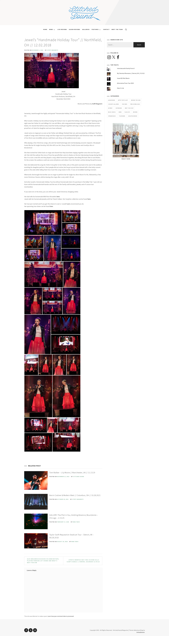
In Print (110, 108)
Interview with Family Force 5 (126, 68)
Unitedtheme (140, 632)
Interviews (119, 108)
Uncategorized (132, 116)
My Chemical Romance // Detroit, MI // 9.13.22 (130, 73)
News (51, 29)
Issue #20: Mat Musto (123, 78)
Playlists (127, 112)
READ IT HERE (126, 159)
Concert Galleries (113, 104)
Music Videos (112, 112)
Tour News (122, 116)
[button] (43, 222)
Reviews (135, 112)
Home (45, 29)
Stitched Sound (78, 476)
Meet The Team (117, 29)
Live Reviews (62, 29)
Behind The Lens (135, 100)
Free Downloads (135, 104)
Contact (106, 29)
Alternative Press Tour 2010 (125, 83)
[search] (125, 29)
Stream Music (112, 116)
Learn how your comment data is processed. (61, 616)
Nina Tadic (76, 522)
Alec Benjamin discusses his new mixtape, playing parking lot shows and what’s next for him (43, 560)
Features (95, 29)
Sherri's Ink (120, 88)
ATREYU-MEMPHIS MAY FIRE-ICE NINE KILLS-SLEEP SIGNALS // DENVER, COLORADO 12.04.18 (83, 561)
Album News (111, 100)
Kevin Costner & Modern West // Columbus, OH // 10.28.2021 (75, 495)
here (58, 197)
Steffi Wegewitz (52, 50)
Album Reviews (74, 29)
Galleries (86, 29)
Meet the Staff (129, 108)
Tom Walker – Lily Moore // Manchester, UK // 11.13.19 (72, 472)
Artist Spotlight (123, 100)
